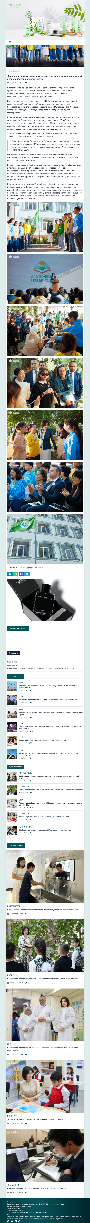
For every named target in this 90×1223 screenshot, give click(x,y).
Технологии (25, 827)
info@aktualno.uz (17, 1210)
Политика (24, 786)
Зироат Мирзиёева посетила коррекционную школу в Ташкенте (44, 817)
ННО (21, 682)
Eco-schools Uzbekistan (33, 568)
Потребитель (25, 773)
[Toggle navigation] (9, 42)
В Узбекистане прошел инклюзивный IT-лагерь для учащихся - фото (46, 830)
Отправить (13, 653)
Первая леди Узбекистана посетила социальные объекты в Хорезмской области (51, 790)
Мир (21, 800)
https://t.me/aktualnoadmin (38, 1212)
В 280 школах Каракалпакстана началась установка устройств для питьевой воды (43, 910)
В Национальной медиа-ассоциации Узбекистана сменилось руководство (48, 699)
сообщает (47, 93)
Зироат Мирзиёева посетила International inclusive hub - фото (43, 740)
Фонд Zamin (17, 568)
